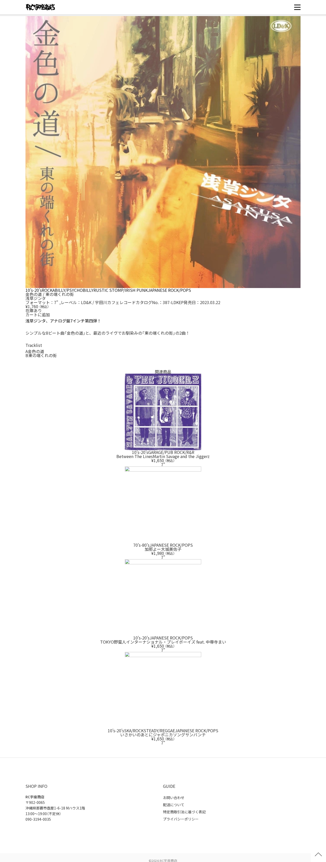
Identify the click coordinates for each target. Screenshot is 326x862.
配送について (173, 804)
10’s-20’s (33, 290)
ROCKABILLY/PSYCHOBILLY (67, 290)
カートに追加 (37, 314)
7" (56, 302)
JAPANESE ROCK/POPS (169, 290)
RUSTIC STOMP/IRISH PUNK (120, 290)
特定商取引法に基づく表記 (184, 811)
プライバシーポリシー (181, 818)
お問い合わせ (173, 797)
